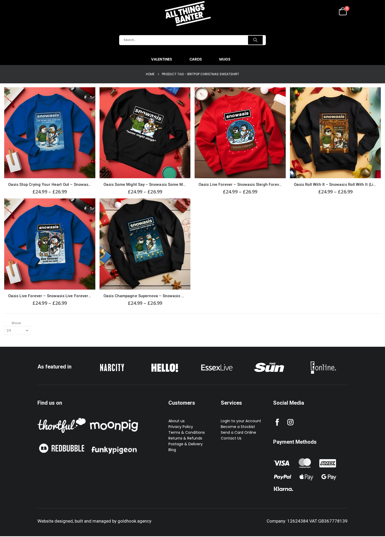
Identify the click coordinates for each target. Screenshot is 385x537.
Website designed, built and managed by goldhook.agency (94, 521)
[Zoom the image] (112, 362)
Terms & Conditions (186, 432)
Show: (17, 323)
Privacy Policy (180, 426)
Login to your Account (241, 421)
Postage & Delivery (185, 444)
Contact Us (231, 438)
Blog (172, 449)
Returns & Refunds (185, 438)
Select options (86, 96)
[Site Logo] (187, 13)
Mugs (224, 59)
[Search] (255, 40)
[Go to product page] (49, 132)
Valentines (161, 59)
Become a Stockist (238, 426)
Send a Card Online (238, 432)
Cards (195, 59)
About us (176, 421)
